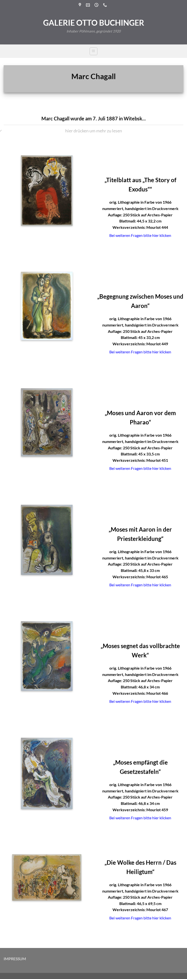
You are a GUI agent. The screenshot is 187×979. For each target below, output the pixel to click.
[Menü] (93, 51)
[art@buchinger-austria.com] (88, 5)
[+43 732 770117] (105, 5)
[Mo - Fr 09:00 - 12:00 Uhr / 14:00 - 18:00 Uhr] (97, 5)
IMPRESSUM (15, 958)
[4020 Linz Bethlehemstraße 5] (80, 5)
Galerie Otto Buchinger (93, 23)
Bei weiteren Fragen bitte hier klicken (140, 235)
